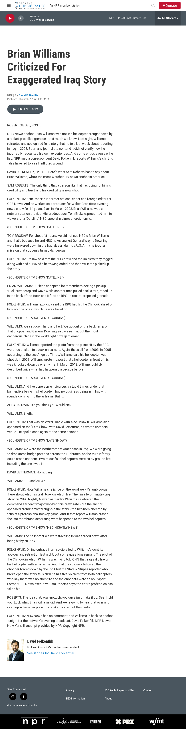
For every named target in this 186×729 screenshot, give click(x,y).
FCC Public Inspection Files (120, 690)
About (108, 698)
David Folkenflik (28, 95)
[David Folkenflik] (15, 650)
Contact (147, 690)
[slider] (26, 18)
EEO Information (75, 698)
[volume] (21, 18)
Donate (171, 5)
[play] (10, 18)
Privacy (70, 690)
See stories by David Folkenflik (50, 653)
